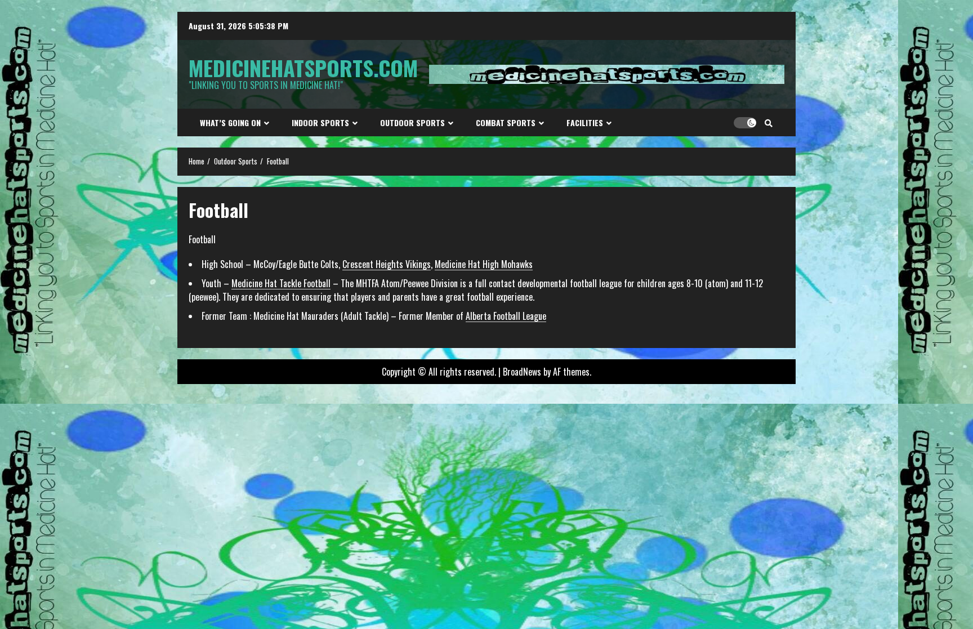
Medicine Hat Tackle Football (281, 283)
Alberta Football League (506, 316)
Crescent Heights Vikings (386, 264)
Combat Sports (505, 122)
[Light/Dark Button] (745, 122)
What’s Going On (230, 122)
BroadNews (522, 371)
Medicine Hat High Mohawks (484, 264)
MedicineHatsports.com (303, 67)
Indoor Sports (320, 122)
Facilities (584, 122)
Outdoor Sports (412, 122)
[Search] (769, 122)
